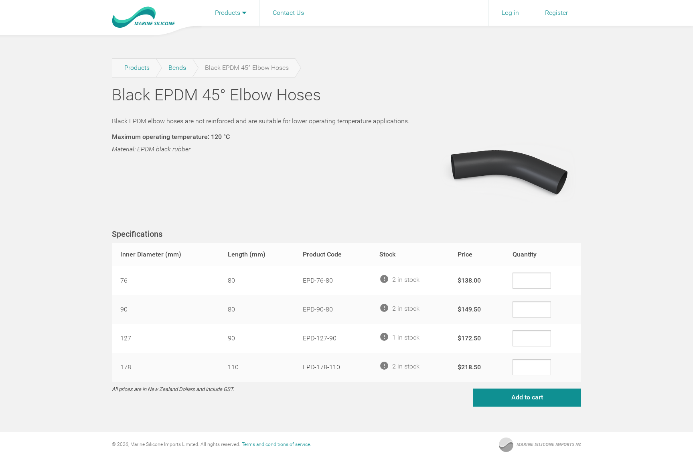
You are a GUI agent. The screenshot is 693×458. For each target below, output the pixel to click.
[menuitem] (231, 13)
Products (227, 12)
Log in (510, 12)
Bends (177, 67)
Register (556, 12)
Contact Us (288, 12)
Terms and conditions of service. (276, 444)
